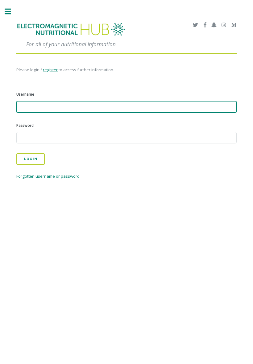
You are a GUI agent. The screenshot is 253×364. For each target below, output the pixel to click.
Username (25, 94)
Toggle (11, 11)
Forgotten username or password (48, 176)
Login (30, 159)
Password (25, 125)
